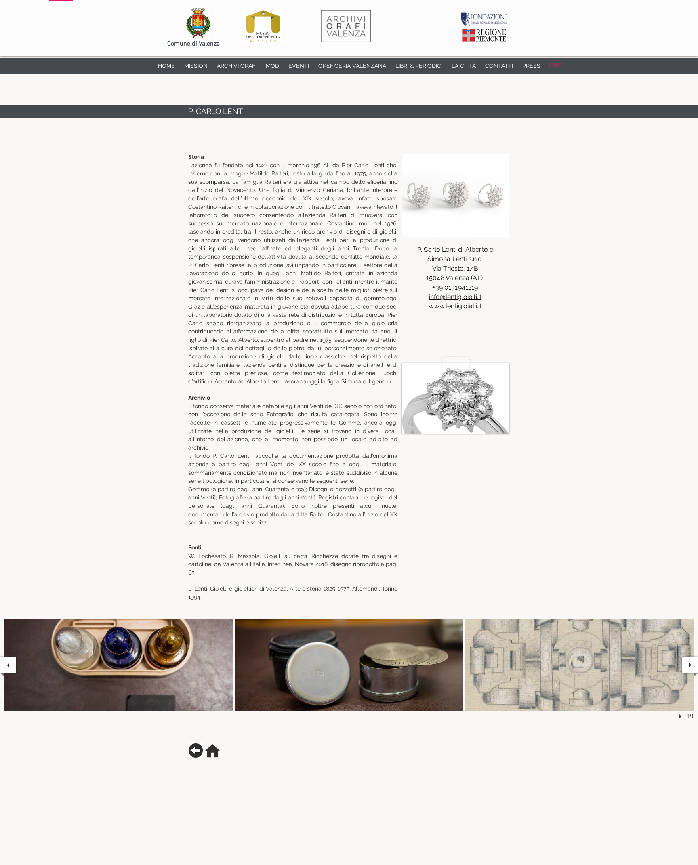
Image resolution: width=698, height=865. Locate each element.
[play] (681, 716)
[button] (455, 398)
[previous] (8, 665)
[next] (690, 665)
